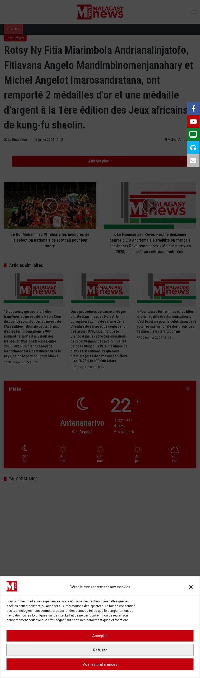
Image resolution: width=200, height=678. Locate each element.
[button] (190, 587)
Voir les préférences (100, 664)
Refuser (100, 650)
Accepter (100, 635)
